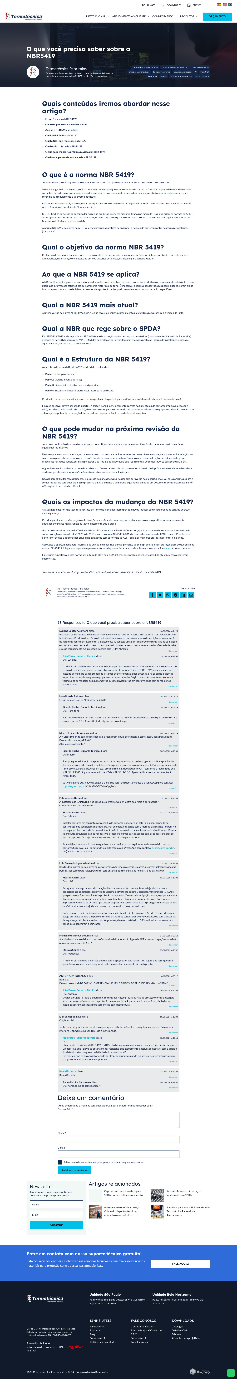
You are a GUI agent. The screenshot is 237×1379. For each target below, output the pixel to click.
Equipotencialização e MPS (185, 72)
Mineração (152, 76)
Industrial (204, 72)
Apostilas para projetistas (186, 1338)
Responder (173, 651)
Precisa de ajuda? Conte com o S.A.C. (147, 1332)
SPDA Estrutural (202, 76)
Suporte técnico (98, 1338)
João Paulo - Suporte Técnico (79, 655)
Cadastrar (56, 1224)
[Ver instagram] (11, 4)
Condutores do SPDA (200, 67)
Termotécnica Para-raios (76, 588)
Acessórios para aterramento (145, 67)
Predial (164, 76)
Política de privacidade (102, 1341)
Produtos (187, 16)
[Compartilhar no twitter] (160, 595)
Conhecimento (162, 16)
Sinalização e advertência (181, 76)
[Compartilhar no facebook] (152, 595)
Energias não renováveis (139, 72)
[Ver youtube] (17, 4)
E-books (176, 1334)
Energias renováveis (161, 72)
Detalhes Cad (179, 1330)
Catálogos (177, 1326)
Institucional (95, 16)
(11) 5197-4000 (147, 5)
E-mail (62, 1147)
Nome (62, 1132)
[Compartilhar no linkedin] (183, 595)
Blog (92, 1334)
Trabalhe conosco (140, 1341)
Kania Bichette (67, 1071)
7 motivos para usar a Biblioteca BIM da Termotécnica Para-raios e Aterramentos (188, 1211)
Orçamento (217, 16)
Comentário (65, 1109)
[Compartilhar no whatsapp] (168, 595)
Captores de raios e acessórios (174, 67)
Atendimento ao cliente (129, 16)
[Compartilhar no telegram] (175, 595)
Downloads (174, 5)
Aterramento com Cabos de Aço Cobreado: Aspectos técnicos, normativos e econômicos (121, 1211)
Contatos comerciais (142, 1326)
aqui (167, 548)
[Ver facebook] (6, 4)
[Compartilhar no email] (191, 595)
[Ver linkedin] (22, 4)
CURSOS (197, 5)
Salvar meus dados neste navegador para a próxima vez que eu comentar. (103, 1162)
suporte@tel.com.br (73, 786)
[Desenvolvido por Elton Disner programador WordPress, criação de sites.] (45, 1298)
